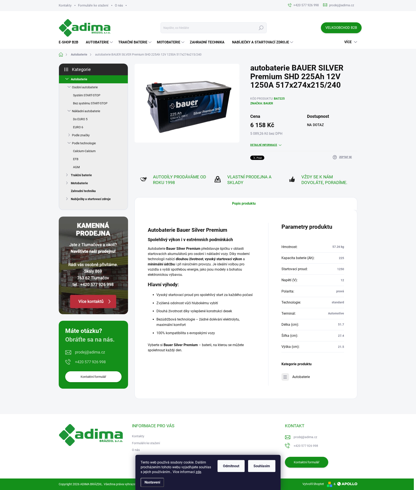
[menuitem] (70, 42)
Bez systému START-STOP (90, 103)
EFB (75, 159)
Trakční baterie (81, 175)
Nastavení (152, 482)
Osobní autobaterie (85, 87)
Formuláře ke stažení (93, 5)
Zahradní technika (83, 191)
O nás (119, 5)
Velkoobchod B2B (341, 28)
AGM (76, 167)
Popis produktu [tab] (244, 203)
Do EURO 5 (80, 119)
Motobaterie (79, 183)
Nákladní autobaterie (86, 111)
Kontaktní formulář (93, 376)
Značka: (261, 103)
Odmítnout (231, 466)
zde (198, 472)
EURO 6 (78, 127)
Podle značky (81, 135)
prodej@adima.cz (90, 352)
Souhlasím (262, 466)
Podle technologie (84, 143)
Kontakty (65, 5)
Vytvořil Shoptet (313, 484)
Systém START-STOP (86, 95)
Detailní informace (263, 144)
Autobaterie (79, 79)
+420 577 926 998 (90, 362)
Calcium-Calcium (84, 151)
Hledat (261, 28)
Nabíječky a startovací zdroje (91, 199)
